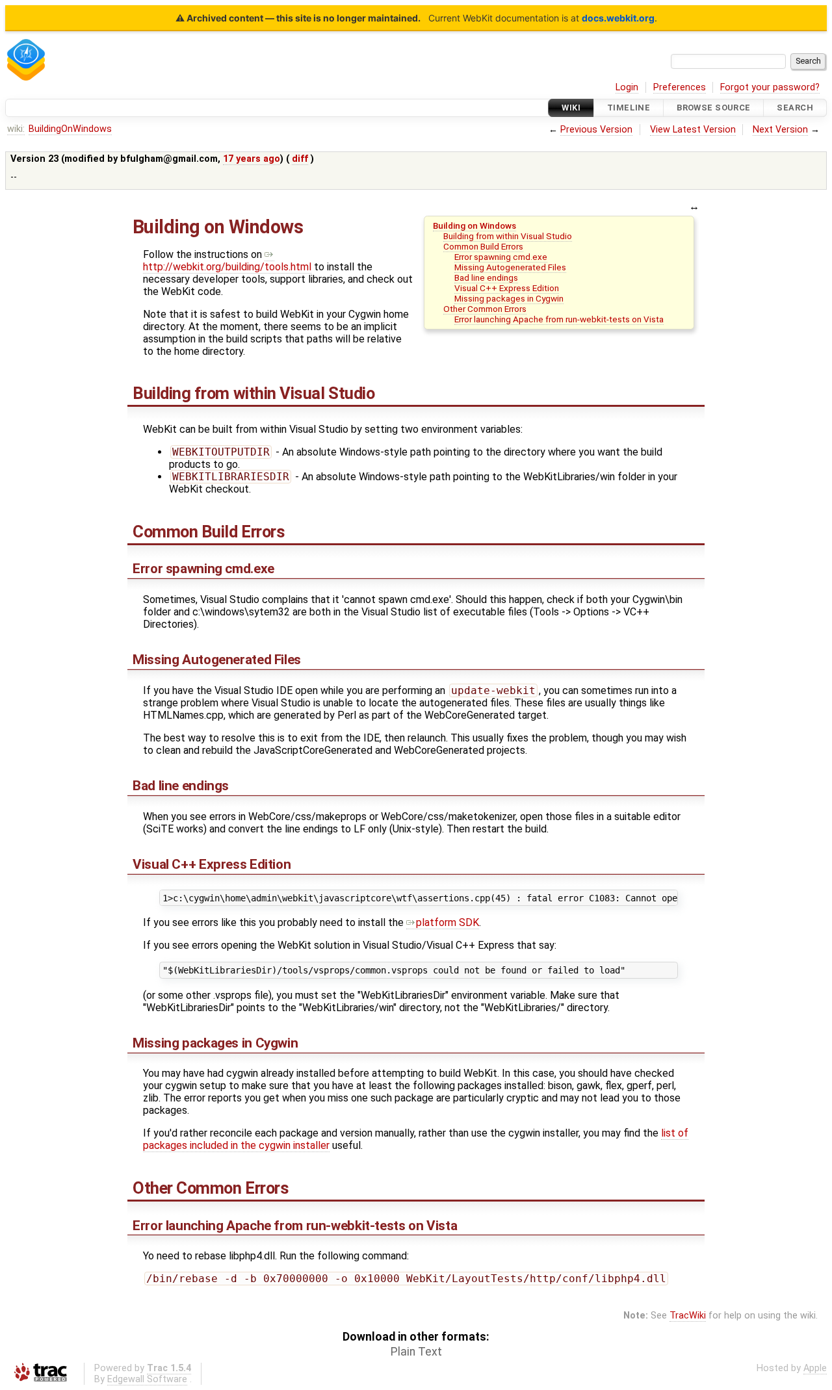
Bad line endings (486, 277)
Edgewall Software (147, 1379)
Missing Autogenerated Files (510, 267)
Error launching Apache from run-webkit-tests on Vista (559, 319)
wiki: (16, 129)
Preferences (679, 87)
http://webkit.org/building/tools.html (227, 267)
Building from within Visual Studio (507, 236)
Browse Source (714, 107)
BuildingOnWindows (70, 129)
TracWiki (688, 1315)
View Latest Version (693, 129)
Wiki (571, 107)
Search (795, 107)
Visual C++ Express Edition (506, 288)
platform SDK (447, 922)
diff (300, 158)
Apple (815, 1368)
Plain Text (416, 1351)
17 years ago (251, 158)
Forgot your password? (770, 87)
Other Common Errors (484, 308)
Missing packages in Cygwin (509, 298)
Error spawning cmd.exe (500, 256)
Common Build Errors (483, 246)
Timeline (628, 107)
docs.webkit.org (618, 17)
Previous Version (596, 129)
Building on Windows (474, 225)
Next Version (780, 129)
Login (627, 87)
